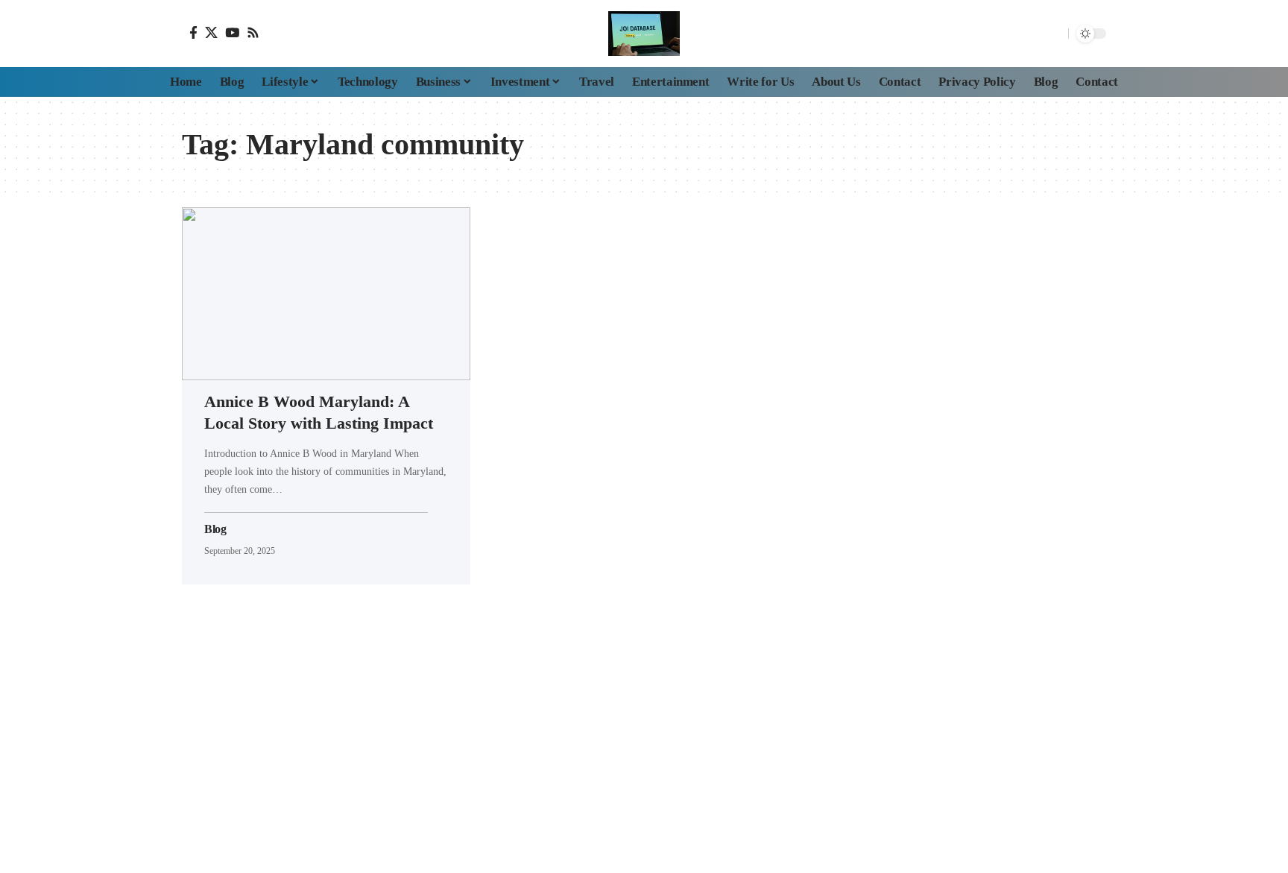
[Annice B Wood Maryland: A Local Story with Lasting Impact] (326, 293)
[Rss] (253, 32)
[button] (1053, 33)
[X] (211, 32)
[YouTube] (232, 32)
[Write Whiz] (644, 33)
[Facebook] (193, 32)
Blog (215, 529)
